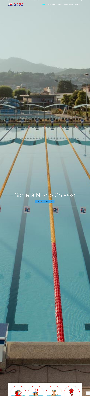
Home (43, 4)
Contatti (77, 4)
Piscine (66, 4)
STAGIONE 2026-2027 (52, 4)
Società (60, 4)
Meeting (71, 4)
